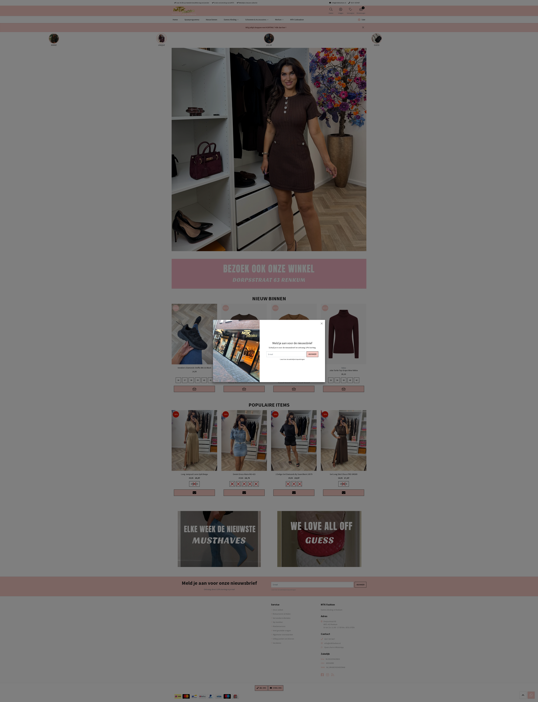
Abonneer (312, 354)
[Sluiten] (321, 323)
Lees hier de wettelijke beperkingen (292, 359)
